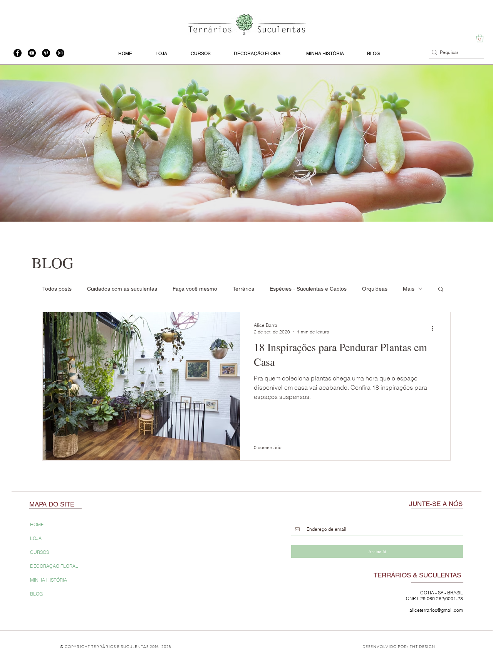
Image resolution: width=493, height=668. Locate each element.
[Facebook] (17, 53)
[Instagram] (60, 53)
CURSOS (39, 552)
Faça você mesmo (195, 289)
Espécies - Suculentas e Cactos (308, 289)
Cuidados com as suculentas (122, 289)
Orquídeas (374, 289)
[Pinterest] (46, 53)
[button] (479, 38)
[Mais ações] (435, 328)
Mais (408, 289)
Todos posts (57, 289)
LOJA (36, 538)
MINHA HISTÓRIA (48, 580)
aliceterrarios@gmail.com (436, 610)
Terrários (243, 289)
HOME (37, 524)
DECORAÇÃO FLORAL (54, 566)
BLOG (36, 594)
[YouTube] (32, 53)
